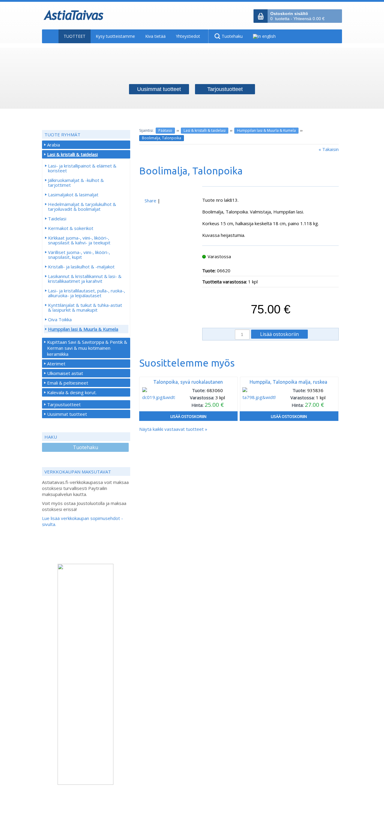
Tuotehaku (85, 447)
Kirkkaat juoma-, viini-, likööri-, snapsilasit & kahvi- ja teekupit (79, 240)
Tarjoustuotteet (64, 404)
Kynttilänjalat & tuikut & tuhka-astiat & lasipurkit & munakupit (85, 307)
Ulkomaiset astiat (65, 373)
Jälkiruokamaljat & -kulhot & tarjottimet (76, 182)
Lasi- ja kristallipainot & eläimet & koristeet (82, 168)
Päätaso (165, 130)
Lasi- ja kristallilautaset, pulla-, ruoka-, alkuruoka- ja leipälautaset (86, 293)
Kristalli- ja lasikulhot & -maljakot (81, 267)
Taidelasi (57, 219)
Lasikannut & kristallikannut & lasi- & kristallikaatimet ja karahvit (85, 278)
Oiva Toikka (60, 319)
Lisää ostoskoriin (188, 416)
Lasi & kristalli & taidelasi (205, 130)
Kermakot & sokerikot (70, 228)
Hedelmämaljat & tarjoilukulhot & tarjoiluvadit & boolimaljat (82, 206)
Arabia (53, 145)
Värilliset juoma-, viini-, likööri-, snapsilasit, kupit (79, 254)
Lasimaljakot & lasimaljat (73, 195)
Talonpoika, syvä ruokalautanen (188, 382)
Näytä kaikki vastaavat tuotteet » (173, 429)
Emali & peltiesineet (67, 383)
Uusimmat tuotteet (67, 414)
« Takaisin (329, 149)
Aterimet (56, 364)
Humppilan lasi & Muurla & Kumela (266, 130)
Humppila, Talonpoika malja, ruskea (288, 382)
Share (150, 201)
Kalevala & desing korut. (72, 392)
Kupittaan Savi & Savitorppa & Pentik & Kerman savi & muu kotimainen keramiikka (87, 348)
